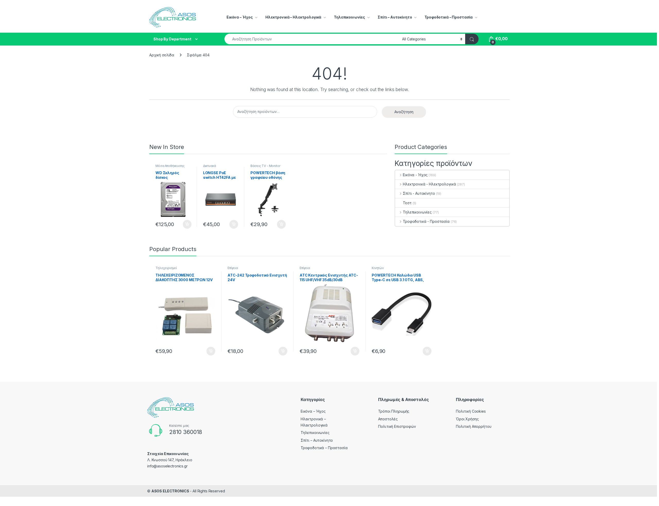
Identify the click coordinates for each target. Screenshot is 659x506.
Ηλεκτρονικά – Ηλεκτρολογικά (293, 17)
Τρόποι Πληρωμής (393, 411)
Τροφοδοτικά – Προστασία (448, 17)
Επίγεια (233, 268)
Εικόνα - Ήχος (415, 175)
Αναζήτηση (403, 112)
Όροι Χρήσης (467, 419)
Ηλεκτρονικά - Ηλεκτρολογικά (429, 184)
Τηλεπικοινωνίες (349, 17)
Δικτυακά (209, 166)
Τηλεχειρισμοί (166, 268)
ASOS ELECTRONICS (170, 491)
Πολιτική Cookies (471, 411)
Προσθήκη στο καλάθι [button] (183, 224)
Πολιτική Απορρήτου (473, 426)
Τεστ (407, 203)
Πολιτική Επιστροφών (397, 426)
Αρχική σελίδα (161, 55)
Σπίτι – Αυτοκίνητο (395, 17)
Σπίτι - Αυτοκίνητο (419, 193)
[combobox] (311, 39)
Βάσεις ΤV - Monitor (265, 166)
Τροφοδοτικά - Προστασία (426, 221)
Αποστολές (388, 419)
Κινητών (378, 268)
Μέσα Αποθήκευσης (170, 166)
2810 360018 (185, 432)
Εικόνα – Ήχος (240, 17)
